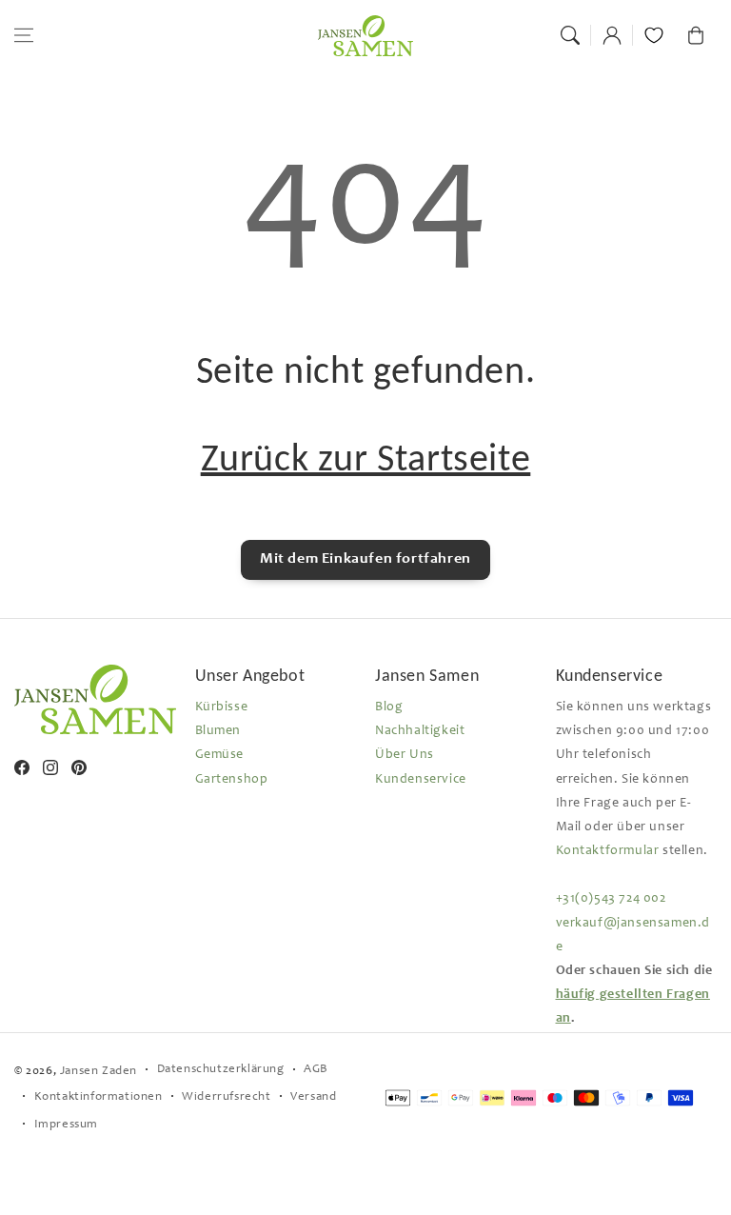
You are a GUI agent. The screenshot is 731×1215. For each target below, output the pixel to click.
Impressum (66, 1125)
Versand (313, 1097)
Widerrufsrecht (226, 1097)
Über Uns (404, 755)
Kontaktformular (608, 851)
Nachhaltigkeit (419, 731)
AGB (316, 1070)
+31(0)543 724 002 (611, 899)
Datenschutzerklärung (221, 1070)
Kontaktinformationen (98, 1097)
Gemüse (220, 755)
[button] (24, 35)
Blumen (218, 731)
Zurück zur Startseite (366, 457)
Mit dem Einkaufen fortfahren (365, 559)
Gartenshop (231, 780)
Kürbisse (221, 707)
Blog (389, 707)
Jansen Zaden (98, 1072)
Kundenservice (420, 780)
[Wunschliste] (654, 35)
